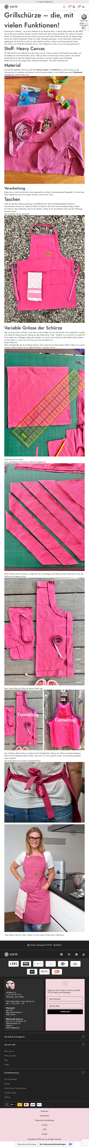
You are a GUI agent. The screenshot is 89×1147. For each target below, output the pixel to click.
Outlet (6, 1064)
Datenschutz (44, 1115)
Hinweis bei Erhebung (26, 1144)
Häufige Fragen (10, 1092)
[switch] (84, 27)
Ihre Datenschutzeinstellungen (53, 1144)
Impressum (44, 1111)
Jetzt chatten (19, 997)
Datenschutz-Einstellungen (44, 1120)
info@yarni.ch (11, 992)
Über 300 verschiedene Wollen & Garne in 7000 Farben (44, 2)
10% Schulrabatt (10, 1079)
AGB (44, 1129)
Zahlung (7, 1097)
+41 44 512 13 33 (14, 994)
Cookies (45, 1125)
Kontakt (7, 1083)
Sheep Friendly (10, 1055)
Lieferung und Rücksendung (15, 1088)
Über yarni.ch (9, 1051)
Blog (6, 1060)
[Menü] (87, 14)
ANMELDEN (65, 1011)
